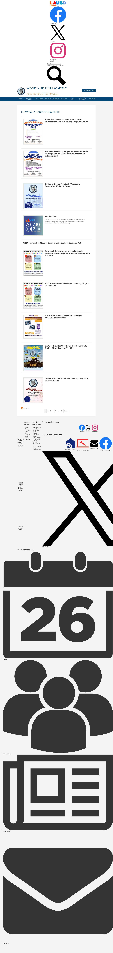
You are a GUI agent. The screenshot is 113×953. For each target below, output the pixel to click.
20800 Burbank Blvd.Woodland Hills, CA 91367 (20, 486)
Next (65, 411)
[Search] (56, 85)
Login (20, 549)
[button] (20, 99)
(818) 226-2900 (21, 528)
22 (61, 411)
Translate (61, 65)
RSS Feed (27, 408)
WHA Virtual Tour (89, 90)
